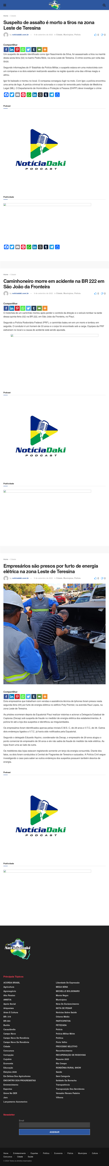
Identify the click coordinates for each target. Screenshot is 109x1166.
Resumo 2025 (62, 1059)
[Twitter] (28, 49)
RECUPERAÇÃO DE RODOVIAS (71, 1054)
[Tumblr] (33, 49)
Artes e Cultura (10, 1012)
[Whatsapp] (22, 49)
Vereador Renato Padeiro (68, 1093)
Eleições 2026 (10, 1071)
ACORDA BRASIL (11, 982)
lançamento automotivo (15, 1101)
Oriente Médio (63, 1016)
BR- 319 (7, 1016)
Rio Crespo (61, 1063)
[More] (44, 49)
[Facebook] (6, 49)
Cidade (13, 15)
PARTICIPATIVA (63, 1020)
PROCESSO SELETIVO (66, 1046)
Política (59, 1037)
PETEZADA (61, 1025)
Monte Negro (62, 995)
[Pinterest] (17, 49)
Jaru (5, 1097)
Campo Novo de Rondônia (16, 1042)
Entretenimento (10, 1084)
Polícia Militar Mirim (65, 1033)
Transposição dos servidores (70, 1088)
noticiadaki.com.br (20, 34)
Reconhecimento (64, 1050)
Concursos (8, 1050)
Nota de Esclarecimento (67, 1003)
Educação (8, 1067)
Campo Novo (9, 1033)
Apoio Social (9, 1003)
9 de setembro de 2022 (43, 34)
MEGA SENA (62, 986)
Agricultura (8, 986)
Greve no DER (10, 1093)
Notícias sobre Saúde (66, 1012)
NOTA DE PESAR (64, 1008)
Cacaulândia (9, 1029)
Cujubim (7, 1059)
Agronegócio (9, 991)
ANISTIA (7, 999)
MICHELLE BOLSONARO (68, 991)
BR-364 (6, 1020)
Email (21, 1120)
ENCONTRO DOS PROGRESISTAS (19, 1080)
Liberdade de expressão (68, 982)
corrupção (8, 1054)
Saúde (59, 1071)
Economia (8, 1063)
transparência (63, 1084)
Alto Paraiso (9, 995)
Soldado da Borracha (66, 1080)
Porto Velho (61, 1042)
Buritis (6, 1025)
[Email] (39, 49)
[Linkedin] (11, 49)
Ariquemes (8, 1008)
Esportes (7, 1088)
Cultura (95, 1153)
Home (5, 15)
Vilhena (59, 1097)
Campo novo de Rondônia (16, 1037)
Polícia (77, 34)
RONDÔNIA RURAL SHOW (68, 1067)
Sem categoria (63, 1076)
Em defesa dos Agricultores (17, 1076)
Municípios (68, 34)
